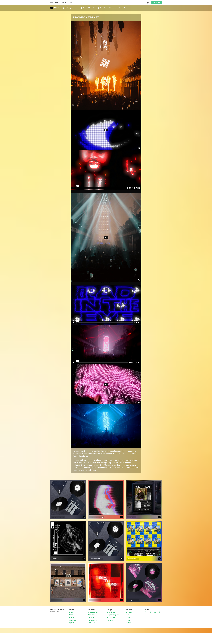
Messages (72, 620)
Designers (91, 617)
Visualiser (112, 8)
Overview (129, 612)
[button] (106, 65)
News (70, 2)
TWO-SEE (57, 8)
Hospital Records (88, 8)
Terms (128, 617)
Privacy (128, 620)
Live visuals (104, 8)
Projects (63, 2)
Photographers (92, 620)
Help (127, 615)
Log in (147, 2)
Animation (110, 620)
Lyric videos (111, 612)
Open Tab (72, 623)
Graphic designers (113, 615)
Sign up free (157, 2)
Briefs (57, 2)
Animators (91, 615)
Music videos (111, 617)
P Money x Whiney (71, 8)
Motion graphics (122, 8)
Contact (128, 623)
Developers (91, 623)
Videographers (93, 612)
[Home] (51, 3)
